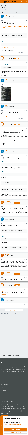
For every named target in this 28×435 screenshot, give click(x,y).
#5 (26, 128)
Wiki (2, 387)
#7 (26, 206)
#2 (26, 62)
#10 (26, 277)
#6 (26, 155)
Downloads (3, 390)
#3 (26, 84)
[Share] (25, 20)
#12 (26, 304)
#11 (26, 289)
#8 (26, 223)
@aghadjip (3, 291)
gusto (3, 9)
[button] (2, 1)
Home (2, 381)
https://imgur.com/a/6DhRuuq (7, 47)
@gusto (2, 279)
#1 (26, 20)
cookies (13, 421)
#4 (26, 110)
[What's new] (26, 2)
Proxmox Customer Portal (7, 393)
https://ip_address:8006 (6, 116)
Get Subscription (4, 384)
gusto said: (4, 64)
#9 (26, 259)
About (2, 395)
